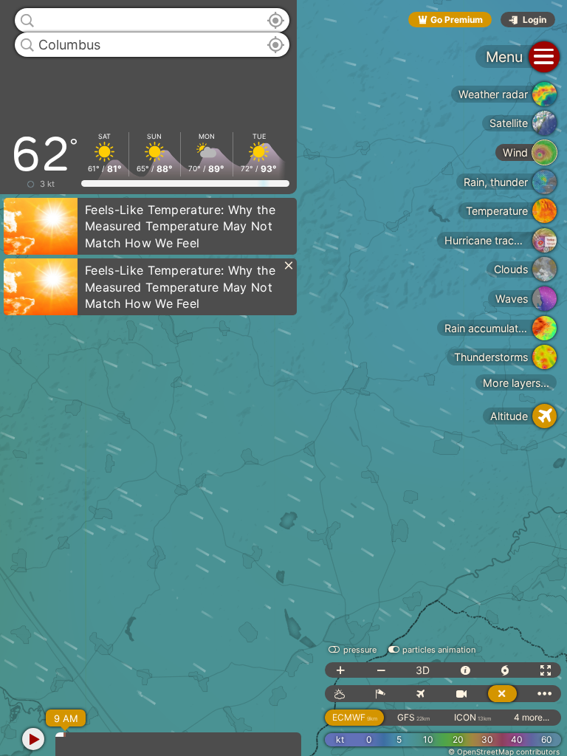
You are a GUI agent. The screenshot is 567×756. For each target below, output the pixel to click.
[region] (283, 378)
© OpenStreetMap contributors (504, 751)
